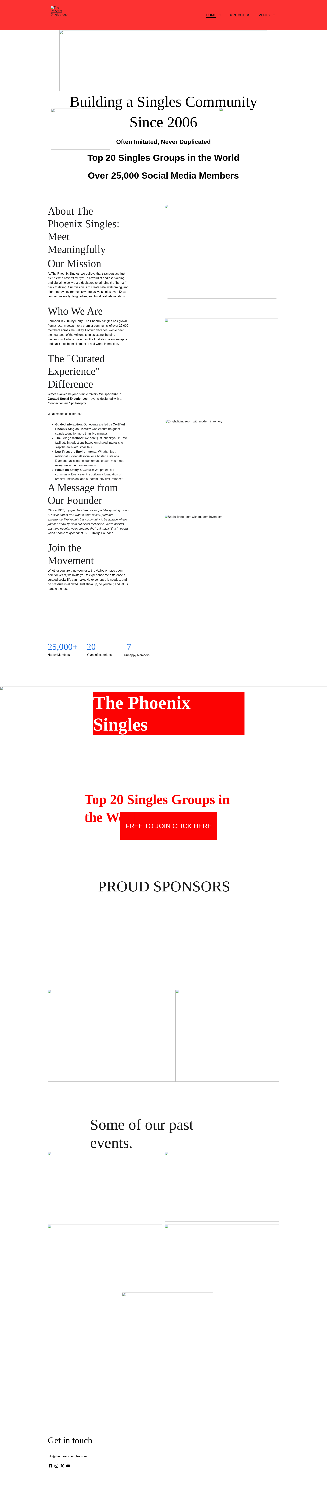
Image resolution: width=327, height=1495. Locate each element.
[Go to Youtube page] (68, 1466)
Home (211, 15)
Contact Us (239, 15)
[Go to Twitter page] (62, 1466)
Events (263, 15)
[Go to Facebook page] (50, 1466)
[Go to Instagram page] (56, 1466)
